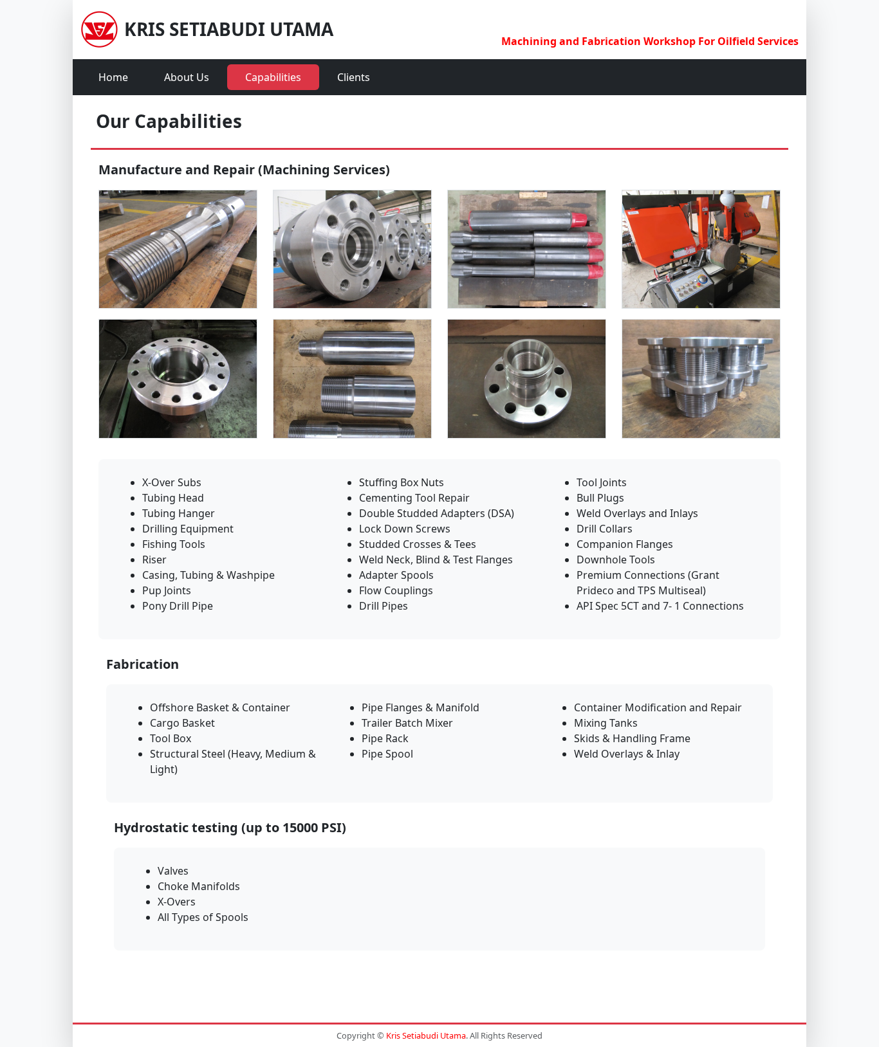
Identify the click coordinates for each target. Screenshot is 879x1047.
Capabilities (273, 77)
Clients (353, 77)
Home (113, 77)
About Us (186, 77)
